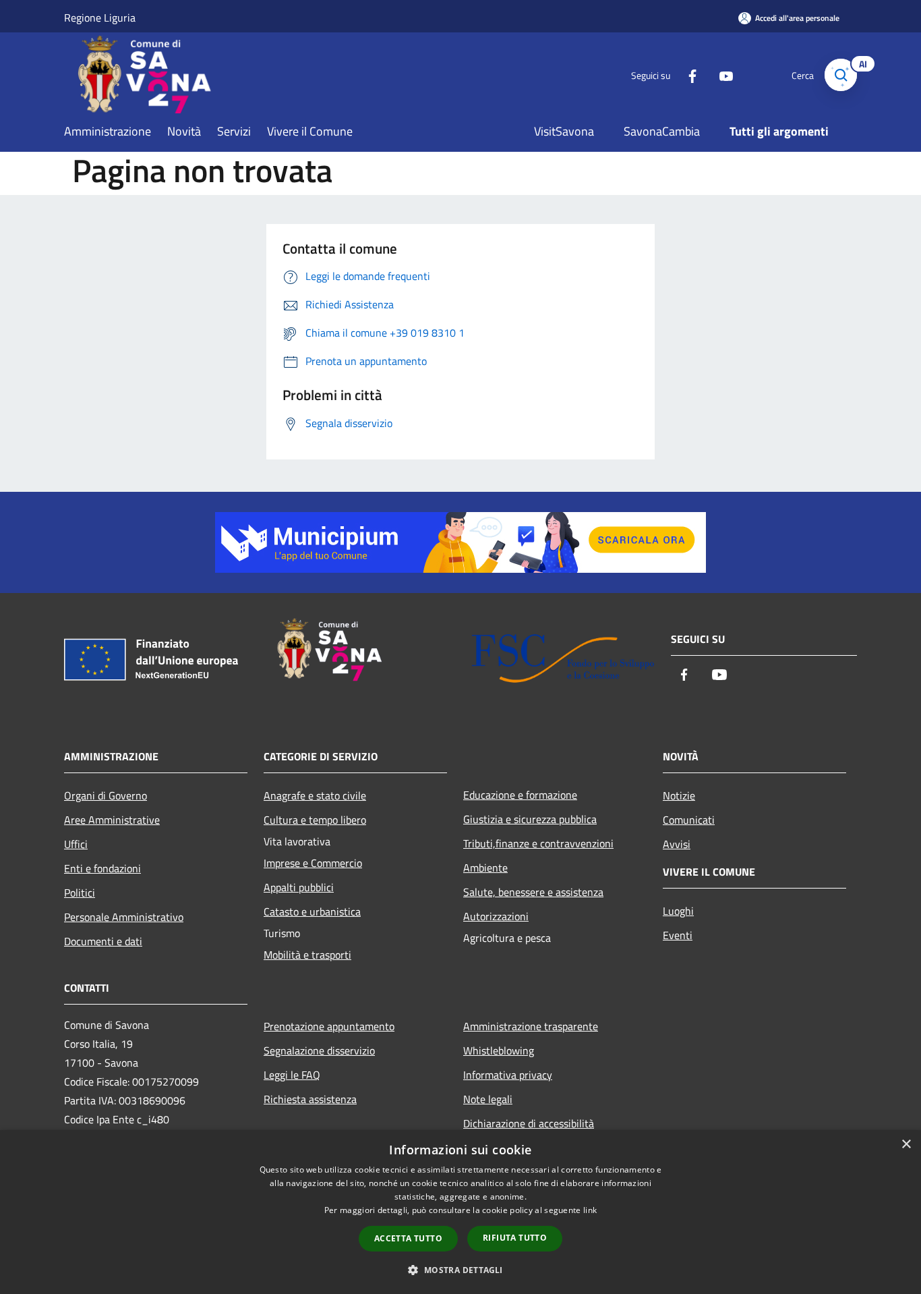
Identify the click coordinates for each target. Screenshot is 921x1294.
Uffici (76, 844)
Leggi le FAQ (292, 1075)
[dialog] (460, 1212)
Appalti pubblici (299, 887)
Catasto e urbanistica (312, 911)
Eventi (677, 935)
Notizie (679, 795)
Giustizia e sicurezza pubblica (530, 819)
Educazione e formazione (520, 795)
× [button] (906, 1145)
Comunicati (689, 820)
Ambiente (485, 868)
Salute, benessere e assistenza (533, 892)
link (590, 1210)
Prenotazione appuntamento (329, 1026)
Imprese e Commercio (313, 863)
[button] (460, 1270)
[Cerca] (841, 75)
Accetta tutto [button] (408, 1238)
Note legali (487, 1099)
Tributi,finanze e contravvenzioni (538, 843)
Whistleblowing (498, 1050)
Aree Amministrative (112, 820)
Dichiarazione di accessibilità (528, 1123)
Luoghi (678, 911)
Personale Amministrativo (123, 917)
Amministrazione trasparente (530, 1026)
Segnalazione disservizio (319, 1050)
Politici (79, 892)
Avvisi (676, 844)
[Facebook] (687, 74)
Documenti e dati (103, 941)
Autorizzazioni (496, 916)
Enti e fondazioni (102, 868)
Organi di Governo (105, 795)
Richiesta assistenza (310, 1099)
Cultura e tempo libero (315, 820)
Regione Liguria (100, 17)
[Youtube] (720, 74)
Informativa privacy (507, 1075)
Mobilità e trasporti (307, 955)
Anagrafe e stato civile (315, 795)
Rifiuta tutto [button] (515, 1237)
